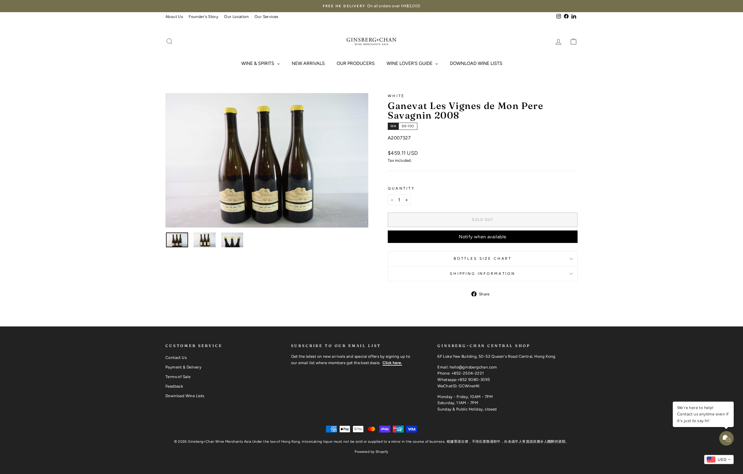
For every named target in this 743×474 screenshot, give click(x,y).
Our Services (266, 16)
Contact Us (176, 357)
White (396, 96)
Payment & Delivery (183, 367)
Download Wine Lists (184, 395)
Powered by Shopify (371, 452)
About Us (174, 16)
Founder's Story (203, 16)
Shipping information (482, 273)
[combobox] (719, 459)
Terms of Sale (177, 376)
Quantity (401, 188)
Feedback (174, 386)
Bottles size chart (483, 258)
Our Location (236, 16)
